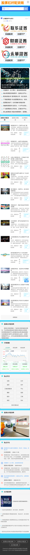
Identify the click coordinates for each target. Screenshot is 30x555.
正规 (22, 396)
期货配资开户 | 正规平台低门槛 (19, 125)
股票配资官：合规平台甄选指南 (19, 141)
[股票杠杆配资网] (13, 3)
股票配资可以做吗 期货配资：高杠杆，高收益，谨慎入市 (16, 448)
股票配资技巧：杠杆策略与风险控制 (14, 102)
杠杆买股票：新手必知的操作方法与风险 (20, 221)
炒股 (8, 381)
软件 (22, 385)
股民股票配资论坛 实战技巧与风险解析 (20, 285)
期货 (8, 400)
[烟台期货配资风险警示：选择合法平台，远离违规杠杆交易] (15, 78)
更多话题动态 (15, 405)
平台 (22, 388)
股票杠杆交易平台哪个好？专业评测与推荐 (20, 174)
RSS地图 (19, 548)
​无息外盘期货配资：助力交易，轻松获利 (13, 510)
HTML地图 (24, 548)
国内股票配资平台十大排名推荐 (19, 253)
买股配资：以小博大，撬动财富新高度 (14, 90)
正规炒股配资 (8, 388)
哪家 (8, 392)
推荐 (8, 385)
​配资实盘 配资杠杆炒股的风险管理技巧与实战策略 (15, 531)
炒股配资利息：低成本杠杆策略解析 (20, 269)
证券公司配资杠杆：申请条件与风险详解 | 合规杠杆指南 (20, 158)
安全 (22, 400)
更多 (26, 18)
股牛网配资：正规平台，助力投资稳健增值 (20, 190)
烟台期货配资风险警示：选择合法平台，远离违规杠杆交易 (16, 476)
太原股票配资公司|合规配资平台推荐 (20, 237)
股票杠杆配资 (26, 133)
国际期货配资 (26, 215)
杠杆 (22, 381)
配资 (8, 396)
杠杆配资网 (26, 166)
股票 (22, 392)
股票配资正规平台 (25, 149)
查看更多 (15, 317)
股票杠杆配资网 (8, 541)
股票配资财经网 (19, 550)
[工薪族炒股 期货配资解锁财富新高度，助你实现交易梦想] (6, 501)
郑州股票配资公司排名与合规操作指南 (20, 301)
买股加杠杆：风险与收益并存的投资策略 (20, 205)
